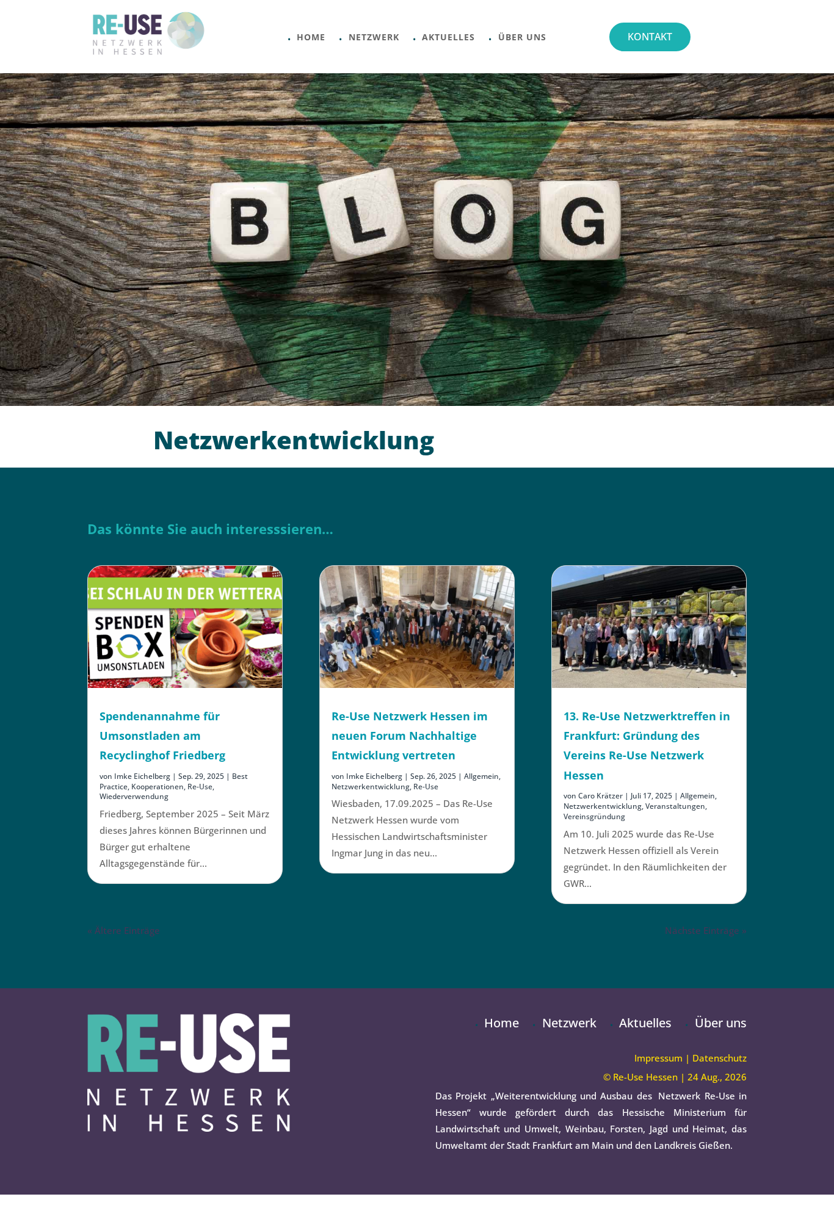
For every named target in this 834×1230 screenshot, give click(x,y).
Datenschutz (719, 1058)
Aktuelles (448, 38)
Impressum (658, 1058)
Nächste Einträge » (706, 930)
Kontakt (650, 36)
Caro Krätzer (600, 795)
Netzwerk (374, 38)
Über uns (522, 38)
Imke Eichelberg (142, 776)
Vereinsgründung (594, 816)
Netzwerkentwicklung (371, 786)
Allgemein (481, 776)
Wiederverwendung (134, 796)
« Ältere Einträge (123, 930)
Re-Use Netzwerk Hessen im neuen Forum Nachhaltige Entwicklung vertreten (410, 736)
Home (311, 38)
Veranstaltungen (675, 806)
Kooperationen (157, 786)
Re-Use (199, 786)
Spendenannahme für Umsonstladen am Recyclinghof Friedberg (162, 736)
